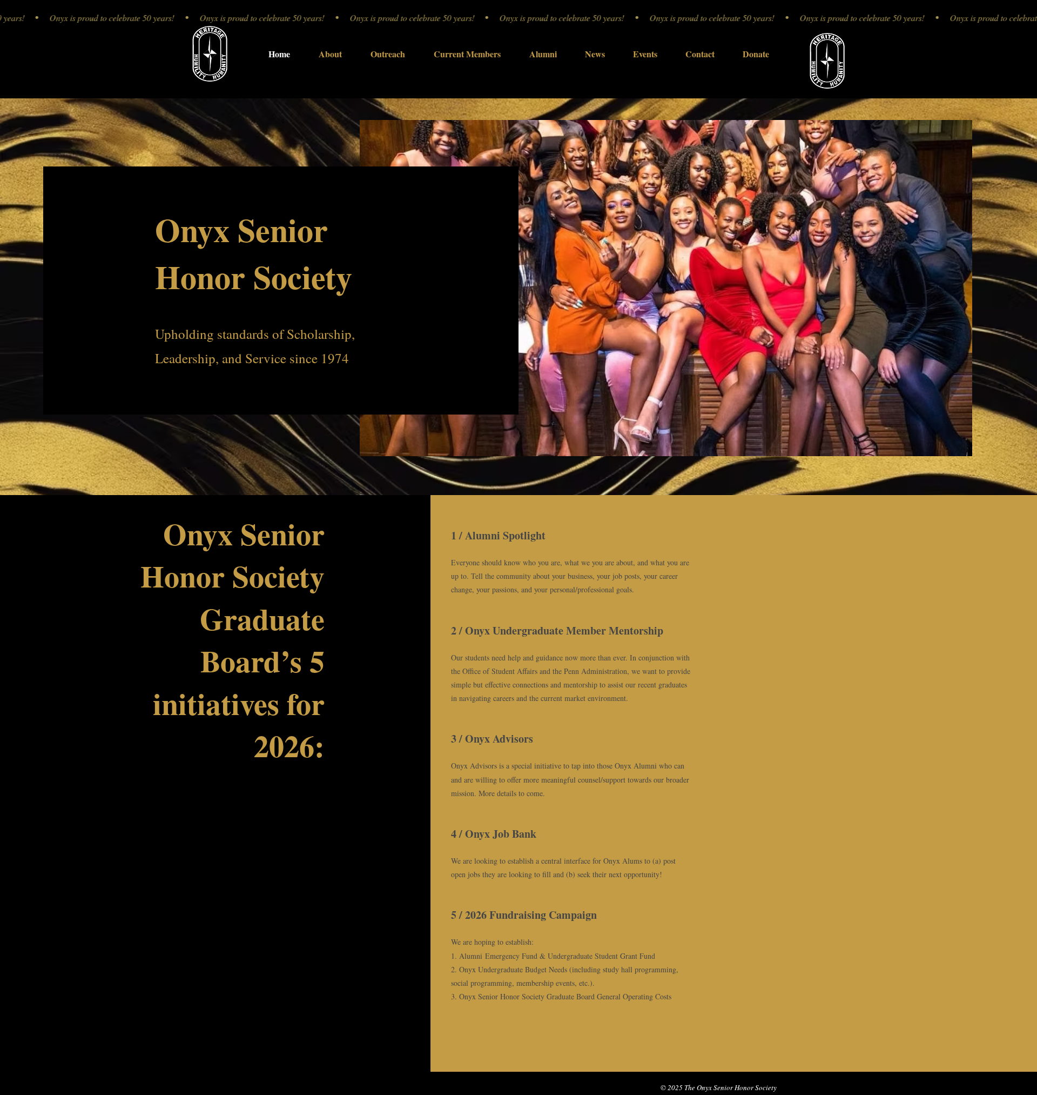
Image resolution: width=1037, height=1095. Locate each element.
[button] (595, 53)
